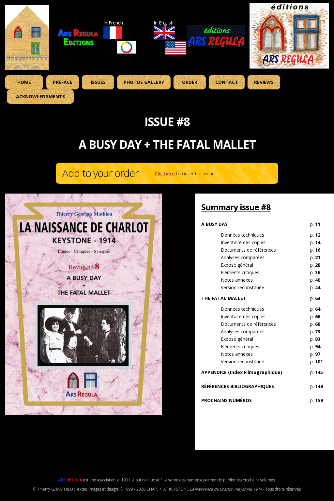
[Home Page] (27, 37)
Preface (62, 82)
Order (189, 82)
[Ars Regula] (289, 35)
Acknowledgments (40, 96)
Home (24, 82)
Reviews (264, 82)
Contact (226, 82)
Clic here (165, 173)
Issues (98, 82)
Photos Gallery (144, 82)
